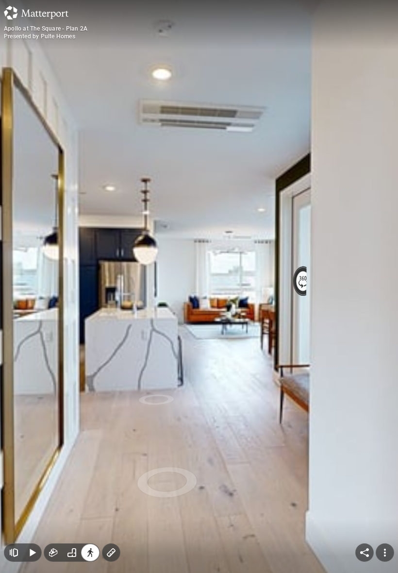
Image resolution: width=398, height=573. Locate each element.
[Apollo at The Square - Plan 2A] (199, 286)
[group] (72, 552)
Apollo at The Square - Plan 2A (45, 28)
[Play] (32, 552)
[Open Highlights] (13, 552)
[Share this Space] (364, 552)
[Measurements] (111, 552)
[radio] (53, 552)
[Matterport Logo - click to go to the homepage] (36, 12)
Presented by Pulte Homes (39, 36)
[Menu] (385, 552)
